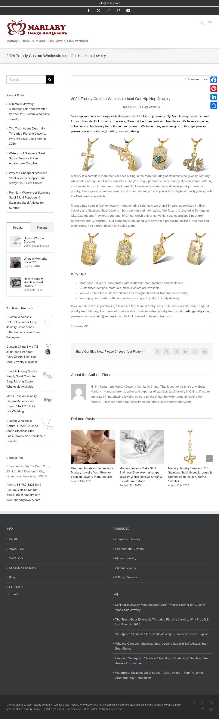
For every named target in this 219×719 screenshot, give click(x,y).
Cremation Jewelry (128, 539)
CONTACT (16, 587)
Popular (18, 227)
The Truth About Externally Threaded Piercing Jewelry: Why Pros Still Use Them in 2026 (162, 622)
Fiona (106, 375)
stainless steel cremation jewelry (153, 704)
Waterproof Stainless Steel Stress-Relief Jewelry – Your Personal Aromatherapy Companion (159, 675)
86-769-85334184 (25, 489)
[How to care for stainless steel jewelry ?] (15, 279)
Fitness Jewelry (125, 558)
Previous (193, 79)
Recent (42, 227)
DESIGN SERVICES (22, 568)
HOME (13, 539)
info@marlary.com (109, 3)
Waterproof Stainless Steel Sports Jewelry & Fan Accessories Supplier (27, 158)
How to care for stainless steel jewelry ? (34, 282)
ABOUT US (16, 548)
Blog (12, 577)
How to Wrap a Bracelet (34, 239)
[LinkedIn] (214, 97)
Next (206, 79)
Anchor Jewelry (125, 568)
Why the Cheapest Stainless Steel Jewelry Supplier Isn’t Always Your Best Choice (28, 178)
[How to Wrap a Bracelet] (15, 238)
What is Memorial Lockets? (35, 260)
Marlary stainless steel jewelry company (29, 704)
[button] (74, 458)
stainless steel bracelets (119, 704)
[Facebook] (214, 80)
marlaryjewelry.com (196, 311)
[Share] (214, 105)
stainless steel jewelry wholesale (73, 704)
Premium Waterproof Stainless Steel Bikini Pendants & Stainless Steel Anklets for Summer (162, 660)
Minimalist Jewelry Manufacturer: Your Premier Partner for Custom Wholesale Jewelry (160, 607)
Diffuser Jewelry (126, 577)
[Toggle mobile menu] (210, 23)
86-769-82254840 (29, 484)
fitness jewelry (24, 709)
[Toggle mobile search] (202, 23)
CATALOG (16, 558)
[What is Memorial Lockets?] (15, 259)
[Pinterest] (214, 88)
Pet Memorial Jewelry (129, 548)
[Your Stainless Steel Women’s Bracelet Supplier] (196, 431)
